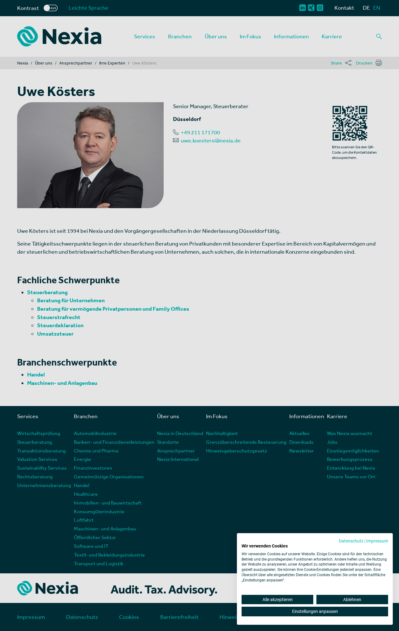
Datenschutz (351, 540)
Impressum (377, 540)
